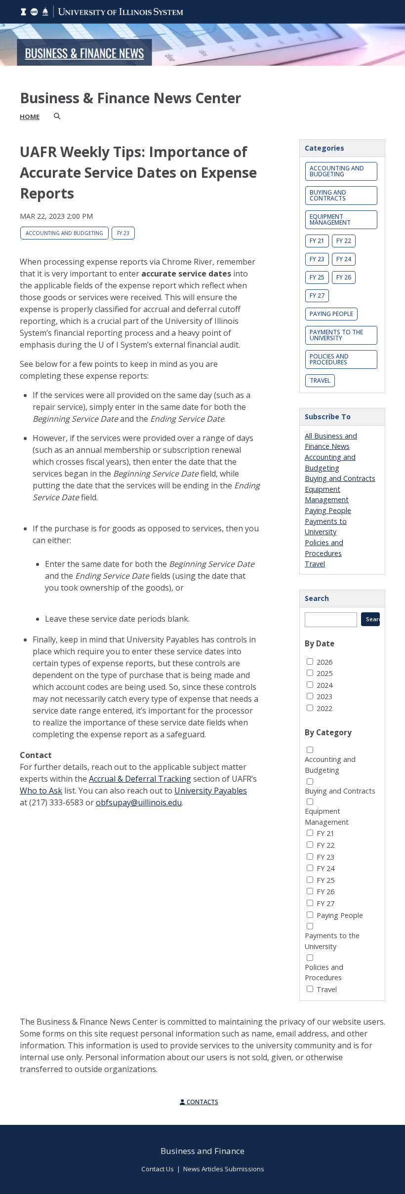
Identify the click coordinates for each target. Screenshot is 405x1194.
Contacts (201, 1102)
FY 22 (343, 241)
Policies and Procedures (329, 359)
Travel (320, 380)
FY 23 (123, 233)
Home (30, 116)
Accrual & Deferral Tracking (140, 778)
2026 (324, 662)
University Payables (210, 790)
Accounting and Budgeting (64, 233)
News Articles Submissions (223, 1168)
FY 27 (317, 295)
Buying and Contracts (328, 195)
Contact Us (157, 1168)
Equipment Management (330, 219)
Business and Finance (202, 1150)
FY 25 (317, 277)
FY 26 (343, 277)
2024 (324, 685)
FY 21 (317, 241)
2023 (324, 696)
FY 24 (343, 259)
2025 (324, 673)
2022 (324, 708)
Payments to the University (336, 335)
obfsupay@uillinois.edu (139, 802)
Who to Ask (41, 790)
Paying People (331, 314)
